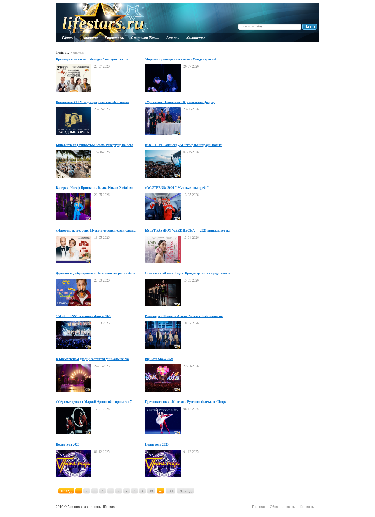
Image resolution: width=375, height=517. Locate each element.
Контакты (307, 507)
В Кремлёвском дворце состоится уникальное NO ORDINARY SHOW (92, 359)
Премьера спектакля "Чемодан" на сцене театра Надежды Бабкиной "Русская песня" (92, 59)
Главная (258, 507)
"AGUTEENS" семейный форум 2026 (83, 316)
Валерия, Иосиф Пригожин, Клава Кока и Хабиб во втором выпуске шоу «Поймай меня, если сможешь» (94, 188)
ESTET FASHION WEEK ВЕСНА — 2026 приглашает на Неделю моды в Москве (187, 231)
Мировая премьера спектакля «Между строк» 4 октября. (180, 59)
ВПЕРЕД (185, 491)
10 (151, 491)
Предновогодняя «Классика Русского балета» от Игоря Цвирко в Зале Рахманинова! (186, 402)
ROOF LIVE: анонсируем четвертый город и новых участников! (183, 145)
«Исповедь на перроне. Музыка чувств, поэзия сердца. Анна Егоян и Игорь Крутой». (96, 231)
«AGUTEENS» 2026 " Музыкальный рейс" (177, 188)
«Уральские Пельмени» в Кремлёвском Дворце (180, 102)
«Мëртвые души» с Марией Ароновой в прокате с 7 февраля (94, 402)
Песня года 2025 (67, 444)
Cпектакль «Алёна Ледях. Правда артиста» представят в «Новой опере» (187, 273)
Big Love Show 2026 (159, 359)
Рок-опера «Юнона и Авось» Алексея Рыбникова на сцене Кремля (184, 316)
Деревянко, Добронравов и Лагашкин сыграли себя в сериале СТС (95, 273)
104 (170, 491)
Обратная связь (282, 507)
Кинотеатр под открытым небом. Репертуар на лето (94, 145)
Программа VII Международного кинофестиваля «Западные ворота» (92, 102)
